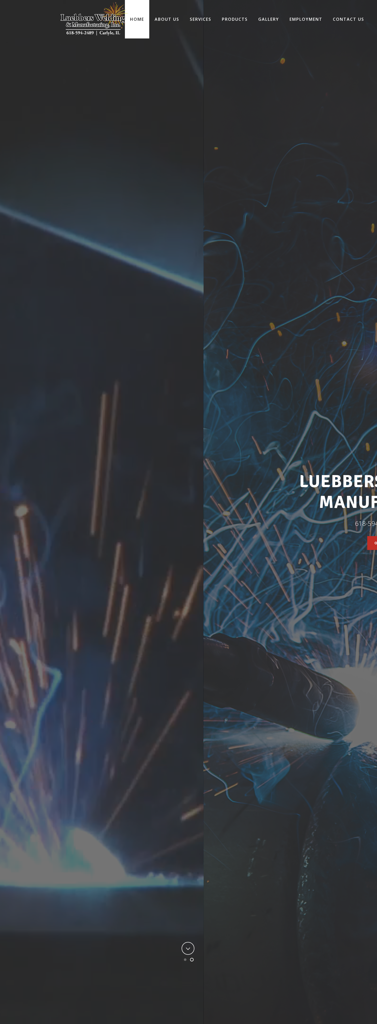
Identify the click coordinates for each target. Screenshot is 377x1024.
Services (200, 19)
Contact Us (348, 19)
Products (235, 19)
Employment (306, 19)
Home (137, 19)
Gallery (268, 19)
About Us (167, 19)
